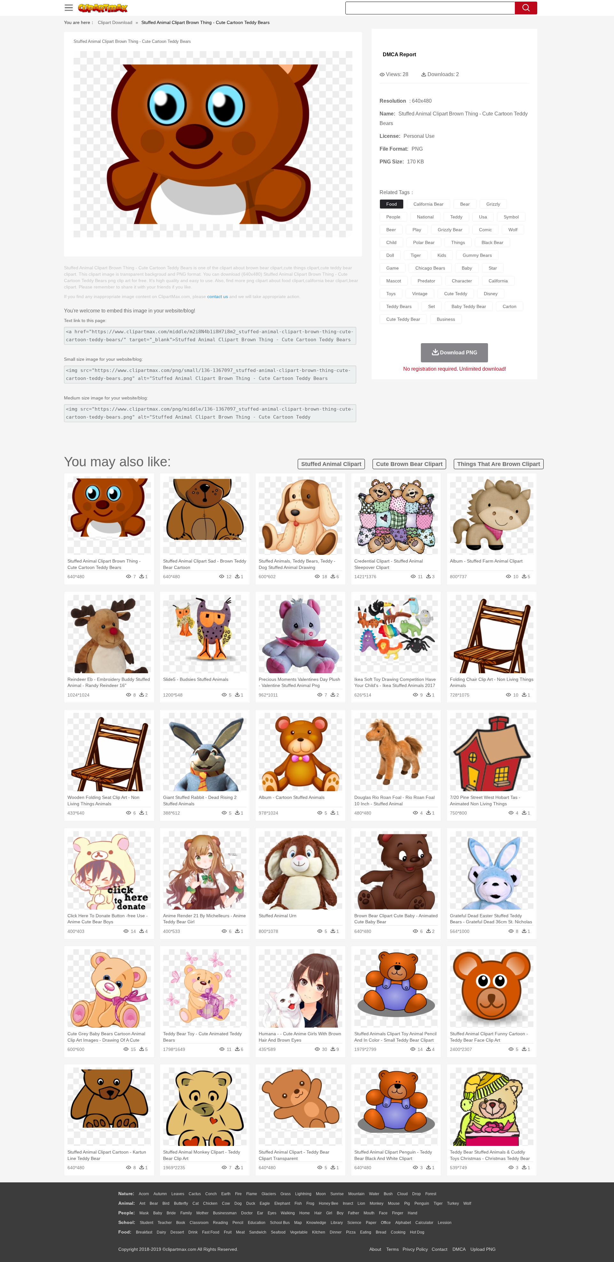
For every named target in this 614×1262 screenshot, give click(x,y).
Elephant (282, 1203)
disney (491, 293)
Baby (157, 1213)
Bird (165, 1203)
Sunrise (337, 1194)
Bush (388, 1194)
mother (202, 1213)
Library (337, 1222)
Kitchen (318, 1232)
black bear (492, 242)
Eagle (265, 1203)
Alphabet (403, 1222)
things (458, 242)
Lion (361, 1203)
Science (354, 1222)
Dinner (336, 1232)
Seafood (278, 1232)
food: (124, 1231)
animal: (126, 1203)
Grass (285, 1194)
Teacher (165, 1222)
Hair (318, 1213)
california (498, 280)
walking (288, 1213)
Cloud (402, 1194)
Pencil (237, 1222)
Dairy (161, 1232)
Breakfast (144, 1232)
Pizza (351, 1232)
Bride (171, 1213)
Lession (445, 1222)
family (186, 1213)
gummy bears (477, 255)
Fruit (228, 1232)
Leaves (177, 1194)
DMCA (459, 1249)
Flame (251, 1194)
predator (426, 280)
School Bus (280, 1222)
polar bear (424, 242)
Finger (397, 1213)
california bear (428, 204)
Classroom (199, 1222)
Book (180, 1222)
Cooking (398, 1232)
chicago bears (430, 268)
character (462, 280)
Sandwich (257, 1232)
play (417, 229)
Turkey (453, 1203)
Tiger (438, 1203)
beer (391, 229)
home (304, 1213)
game (392, 268)
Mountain (356, 1194)
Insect (348, 1203)
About (375, 1249)
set (431, 306)
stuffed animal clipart (331, 464)
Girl (329, 1213)
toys (391, 293)
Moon (321, 1194)
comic (485, 229)
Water (374, 1194)
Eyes (272, 1213)
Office (386, 1222)
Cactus (195, 1194)
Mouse (394, 1203)
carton (509, 306)
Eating (365, 1232)
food (391, 204)
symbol (511, 216)
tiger (416, 255)
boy (340, 1213)
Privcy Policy (415, 1249)
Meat (240, 1232)
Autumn (160, 1194)
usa (483, 216)
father (353, 1213)
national (425, 216)
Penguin (421, 1203)
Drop (416, 1194)
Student (146, 1222)
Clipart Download (115, 22)
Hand (412, 1213)
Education (256, 1222)
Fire (238, 1194)
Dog (238, 1203)
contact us (217, 296)
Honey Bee (328, 1203)
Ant (142, 1203)
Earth (226, 1194)
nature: (126, 1193)
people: (126, 1212)
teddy (456, 216)
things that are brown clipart (498, 464)
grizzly (493, 204)
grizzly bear (450, 229)
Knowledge (316, 1222)
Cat (196, 1203)
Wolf (467, 1203)
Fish (298, 1203)
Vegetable (299, 1232)
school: (126, 1222)
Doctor (247, 1213)
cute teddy (455, 293)
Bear (154, 1203)
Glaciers (269, 1194)
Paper (371, 1222)
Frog (310, 1203)
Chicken (210, 1203)
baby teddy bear (469, 306)
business (446, 319)
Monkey (376, 1203)
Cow (226, 1203)
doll (390, 255)
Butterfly (181, 1203)
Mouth (369, 1213)
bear (465, 204)
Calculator (424, 1222)
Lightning (303, 1194)
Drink (193, 1232)
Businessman (225, 1213)
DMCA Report (399, 54)
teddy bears (399, 306)
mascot (393, 280)
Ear (260, 1213)
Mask (144, 1213)
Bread (381, 1232)
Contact (439, 1249)
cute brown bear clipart (409, 464)
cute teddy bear (403, 319)
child (391, 242)
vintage (420, 293)
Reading (220, 1222)
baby (467, 268)
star (493, 268)
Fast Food (210, 1232)
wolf (512, 229)
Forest (430, 1194)
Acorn (144, 1194)
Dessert (177, 1232)
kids (441, 255)
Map (298, 1222)
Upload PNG (483, 1249)
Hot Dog (417, 1232)
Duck (250, 1203)
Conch (211, 1194)
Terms (392, 1249)
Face (383, 1213)
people (393, 216)
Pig (407, 1203)
